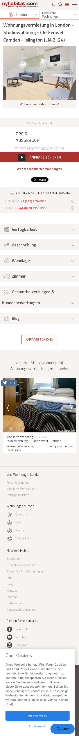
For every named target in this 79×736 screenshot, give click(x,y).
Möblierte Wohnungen (21, 488)
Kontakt (12, 590)
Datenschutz (15, 603)
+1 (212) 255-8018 (33, 201)
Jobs (10, 577)
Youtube (20, 637)
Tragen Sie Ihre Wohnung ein (26, 571)
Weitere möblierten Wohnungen (39, 169)
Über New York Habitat (22, 565)
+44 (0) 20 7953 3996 (32, 208)
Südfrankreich (24, 538)
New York (21, 514)
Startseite (13, 558)
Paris (18, 522)
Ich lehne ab (37, 726)
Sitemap (12, 596)
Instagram (21, 645)
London (20, 530)
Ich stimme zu (37, 716)
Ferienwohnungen (19, 482)
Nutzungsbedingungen (22, 609)
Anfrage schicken (39, 339)
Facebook (21, 629)
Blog (10, 584)
